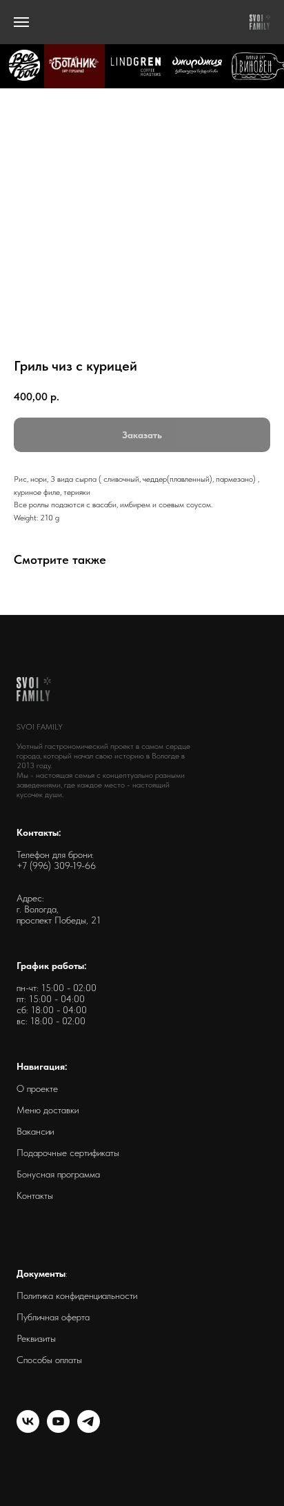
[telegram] (88, 1429)
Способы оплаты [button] (49, 1359)
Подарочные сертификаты (68, 1152)
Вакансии (35, 1131)
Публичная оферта (53, 1316)
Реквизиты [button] (36, 1338)
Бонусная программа (58, 1174)
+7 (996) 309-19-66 (56, 865)
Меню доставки (48, 1109)
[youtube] (58, 1429)
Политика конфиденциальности (77, 1295)
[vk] (28, 1429)
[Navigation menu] (21, 22)
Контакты (35, 1195)
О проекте (37, 1088)
